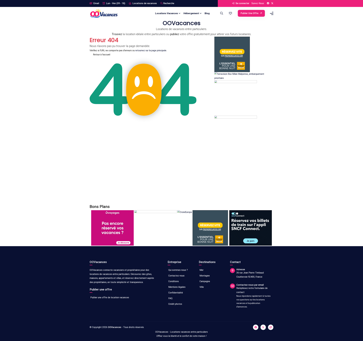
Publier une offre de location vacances (109, 297)
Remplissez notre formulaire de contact (252, 290)
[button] (230, 13)
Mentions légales (176, 287)
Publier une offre (250, 13)
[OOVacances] (104, 13)
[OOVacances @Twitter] (272, 3)
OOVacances (114, 327)
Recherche (168, 3)
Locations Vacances (166, 13)
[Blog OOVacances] (270, 327)
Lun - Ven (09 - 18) (115, 3)
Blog (207, 13)
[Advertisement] (175, 177)
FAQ (170, 298)
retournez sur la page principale (150, 50)
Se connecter (242, 3)
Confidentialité (175, 292)
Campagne (204, 281)
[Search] (221, 13)
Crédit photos (175, 304)
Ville (201, 287)
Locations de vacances (144, 3)
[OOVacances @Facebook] (268, 3)
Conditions (173, 281)
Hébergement (191, 13)
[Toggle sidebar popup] (271, 13)
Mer (201, 270)
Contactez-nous (176, 275)
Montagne (204, 275)
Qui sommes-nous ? (178, 270)
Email (96, 3)
